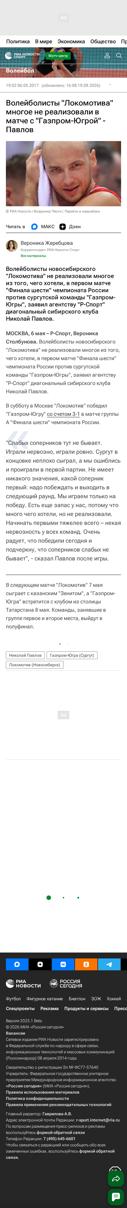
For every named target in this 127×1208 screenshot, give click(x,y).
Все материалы (33, 256)
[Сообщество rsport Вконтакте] (63, 964)
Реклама (49, 1008)
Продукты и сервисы (86, 1008)
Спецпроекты (20, 1008)
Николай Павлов (25, 655)
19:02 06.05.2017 (22, 85)
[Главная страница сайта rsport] (35, 55)
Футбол (13, 998)
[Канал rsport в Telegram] (109, 964)
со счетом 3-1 (63, 414)
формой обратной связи (61, 1132)
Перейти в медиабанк (82, 211)
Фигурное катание (45, 998)
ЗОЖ (96, 998)
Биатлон (77, 998)
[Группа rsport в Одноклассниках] (86, 964)
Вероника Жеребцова (47, 243)
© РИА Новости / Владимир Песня (33, 211)
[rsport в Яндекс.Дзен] (40, 964)
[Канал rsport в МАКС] (17, 964)
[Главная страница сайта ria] (6, 55)
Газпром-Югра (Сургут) (72, 655)
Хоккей (114, 998)
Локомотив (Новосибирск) (34, 664)
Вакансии (15, 1033)
